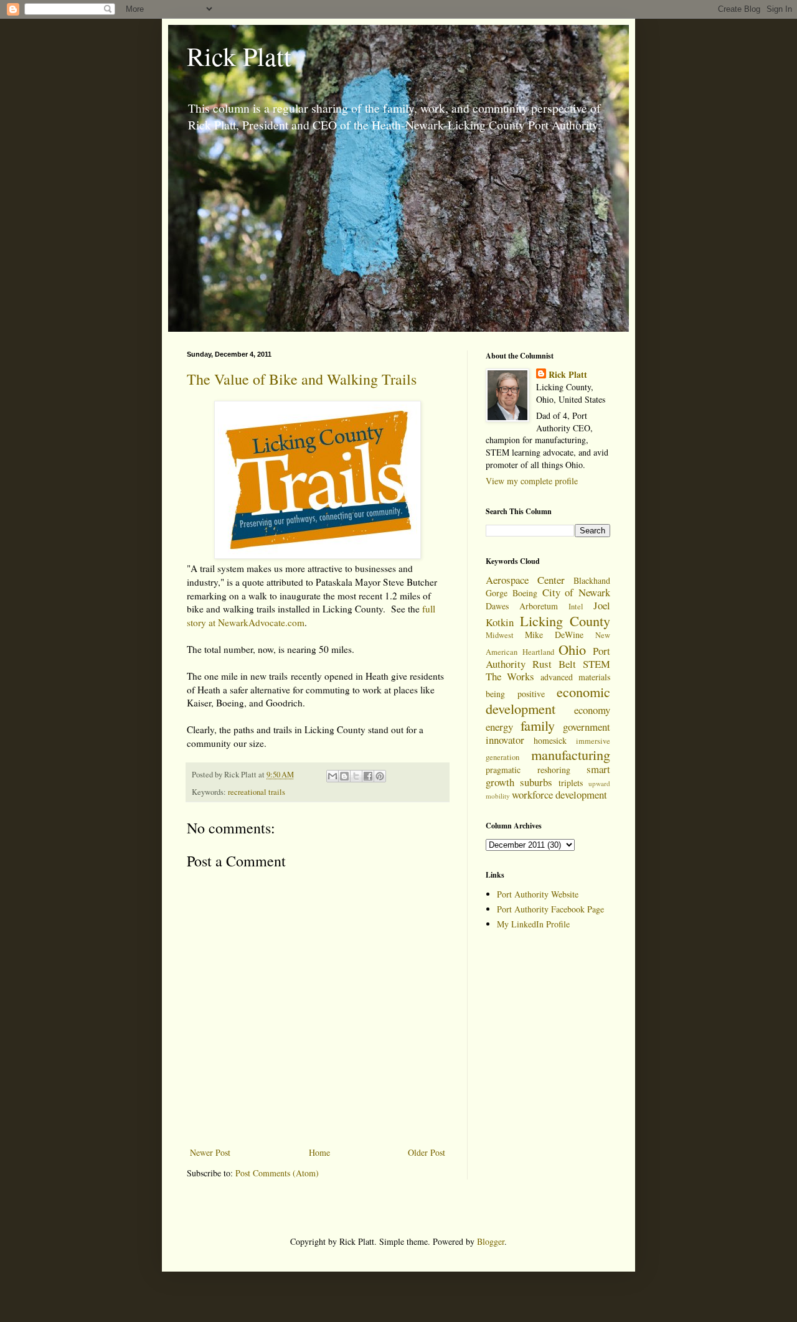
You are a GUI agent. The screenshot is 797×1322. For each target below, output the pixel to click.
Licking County (565, 620)
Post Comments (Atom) (277, 1173)
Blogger (490, 1241)
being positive (515, 694)
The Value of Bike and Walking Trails (302, 379)
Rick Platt (239, 56)
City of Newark (576, 592)
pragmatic (503, 770)
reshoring (553, 770)
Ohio (572, 649)
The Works (510, 676)
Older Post (426, 1152)
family (538, 725)
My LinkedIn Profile (533, 924)
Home (319, 1152)
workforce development (559, 794)
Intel (575, 606)
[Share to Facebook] (368, 776)
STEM (596, 664)
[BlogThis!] (344, 776)
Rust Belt (554, 664)
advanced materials (575, 677)
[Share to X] (356, 776)
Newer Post (210, 1152)
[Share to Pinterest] (380, 776)
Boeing (524, 593)
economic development (548, 700)
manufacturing (570, 754)
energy (499, 727)
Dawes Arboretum (522, 606)
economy (592, 710)
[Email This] (332, 776)
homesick (550, 740)
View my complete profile (532, 481)
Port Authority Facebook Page (550, 909)
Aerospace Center (525, 580)
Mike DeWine (554, 634)
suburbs (536, 782)
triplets (571, 783)
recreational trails (256, 792)
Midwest (500, 635)
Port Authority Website (537, 894)
